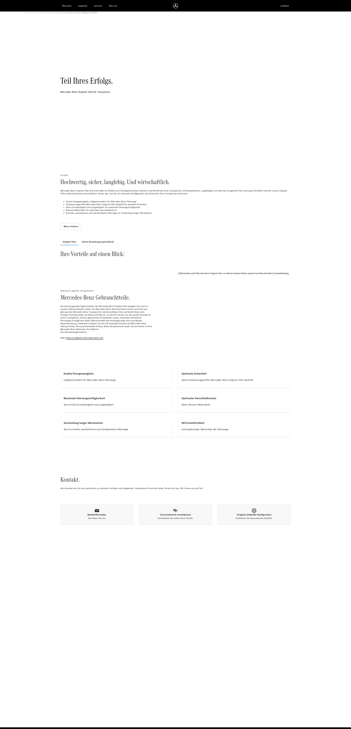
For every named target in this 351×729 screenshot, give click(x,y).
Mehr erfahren (71, 226)
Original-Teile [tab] (69, 241)
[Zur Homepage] (175, 6)
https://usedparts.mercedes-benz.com (84, 337)
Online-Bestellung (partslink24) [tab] (98, 241)
